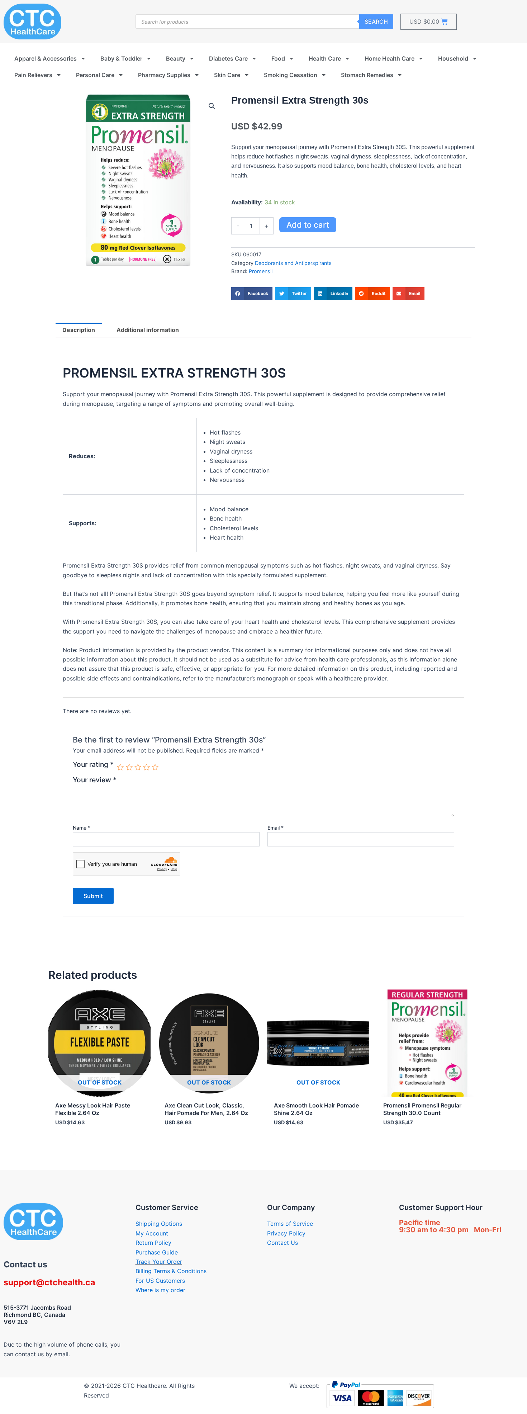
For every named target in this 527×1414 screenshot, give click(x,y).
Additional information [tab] (148, 329)
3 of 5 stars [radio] (137, 767)
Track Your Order (159, 1261)
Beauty (175, 58)
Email (275, 828)
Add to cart (307, 224)
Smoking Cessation (290, 75)
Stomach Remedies (367, 75)
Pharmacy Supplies (164, 75)
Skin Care (227, 75)
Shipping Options (159, 1223)
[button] (211, 106)
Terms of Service (290, 1223)
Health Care (325, 58)
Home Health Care (389, 58)
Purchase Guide (157, 1252)
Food (278, 58)
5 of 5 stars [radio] (155, 767)
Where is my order (160, 1290)
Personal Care (95, 75)
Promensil (260, 271)
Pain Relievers (33, 75)
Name (81, 828)
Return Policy (153, 1242)
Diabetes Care (228, 58)
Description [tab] (78, 329)
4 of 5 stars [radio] (146, 767)
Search (376, 21)
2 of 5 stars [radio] (129, 767)
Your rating (93, 765)
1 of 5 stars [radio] (120, 767)
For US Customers (160, 1280)
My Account (152, 1233)
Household (453, 58)
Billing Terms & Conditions (171, 1271)
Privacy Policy (286, 1233)
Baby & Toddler (121, 58)
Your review (95, 779)
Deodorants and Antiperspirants (293, 263)
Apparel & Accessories (45, 58)
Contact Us (282, 1242)
